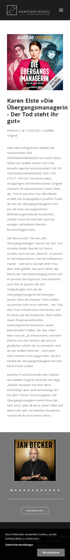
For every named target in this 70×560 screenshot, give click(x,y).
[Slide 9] (46, 490)
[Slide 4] (24, 490)
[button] (61, 10)
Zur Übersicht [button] (35, 510)
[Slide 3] (20, 490)
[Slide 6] (33, 490)
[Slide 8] (41, 490)
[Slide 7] (37, 490)
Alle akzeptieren (51, 552)
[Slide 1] (11, 490)
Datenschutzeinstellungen (19, 544)
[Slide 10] (50, 490)
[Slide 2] (16, 490)
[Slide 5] (28, 490)
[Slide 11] (54, 490)
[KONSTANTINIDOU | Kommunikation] (28, 10)
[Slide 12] (58, 490)
